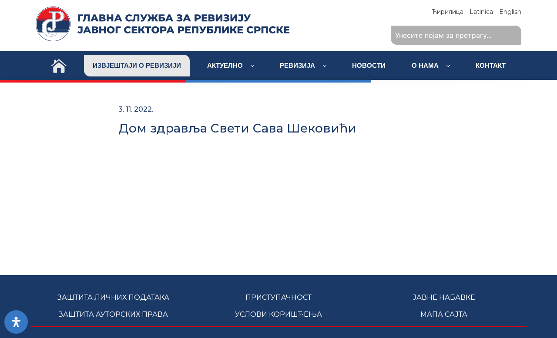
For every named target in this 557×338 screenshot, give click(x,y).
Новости (369, 65)
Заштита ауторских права (113, 314)
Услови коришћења (278, 314)
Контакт (491, 65)
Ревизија (298, 65)
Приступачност (278, 297)
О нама (426, 65)
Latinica (481, 12)
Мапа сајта (443, 314)
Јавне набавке (444, 297)
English (510, 12)
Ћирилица (447, 12)
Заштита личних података (113, 297)
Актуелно (226, 65)
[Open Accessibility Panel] (16, 322)
